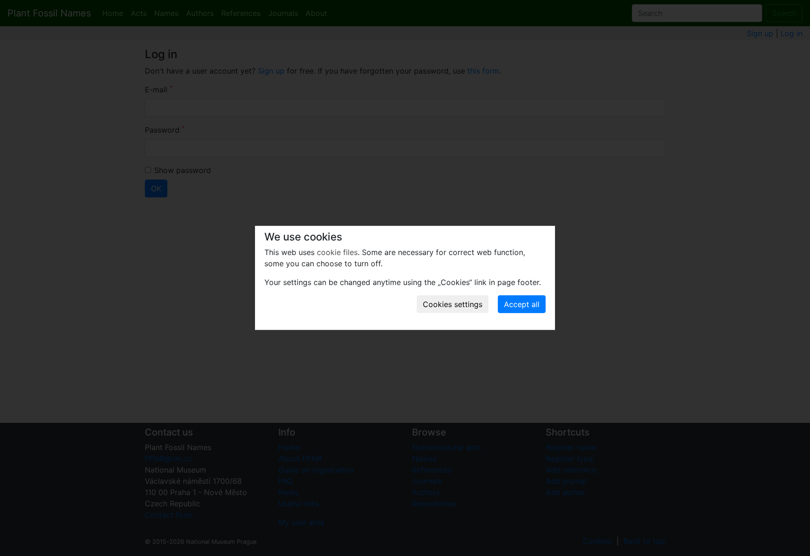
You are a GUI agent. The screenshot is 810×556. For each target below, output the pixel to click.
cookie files (337, 252)
